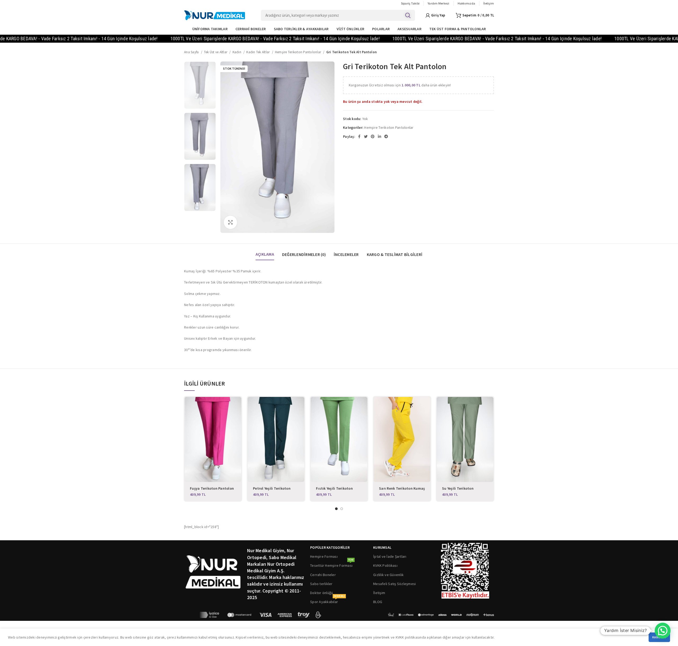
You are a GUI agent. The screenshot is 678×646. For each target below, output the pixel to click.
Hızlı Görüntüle (237, 406)
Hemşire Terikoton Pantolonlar (298, 52)
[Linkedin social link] (379, 136)
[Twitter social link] (365, 136)
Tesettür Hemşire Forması (332, 564)
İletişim (379, 592)
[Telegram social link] (386, 136)
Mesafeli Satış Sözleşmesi (394, 583)
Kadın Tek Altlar (258, 52)
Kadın (237, 52)
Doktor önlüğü (321, 592)
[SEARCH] (407, 15)
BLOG (377, 601)
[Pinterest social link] (372, 136)
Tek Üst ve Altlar (216, 52)
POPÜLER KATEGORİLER (330, 547)
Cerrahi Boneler (323, 574)
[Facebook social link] (359, 136)
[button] (663, 631)
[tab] (265, 252)
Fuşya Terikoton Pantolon (212, 488)
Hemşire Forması (324, 556)
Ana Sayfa (192, 52)
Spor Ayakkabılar (327, 600)
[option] (200, 85)
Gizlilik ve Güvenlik (388, 574)
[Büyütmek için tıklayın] (230, 222)
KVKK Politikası (385, 565)
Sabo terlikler (321, 583)
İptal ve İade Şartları (390, 556)
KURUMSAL (382, 547)
